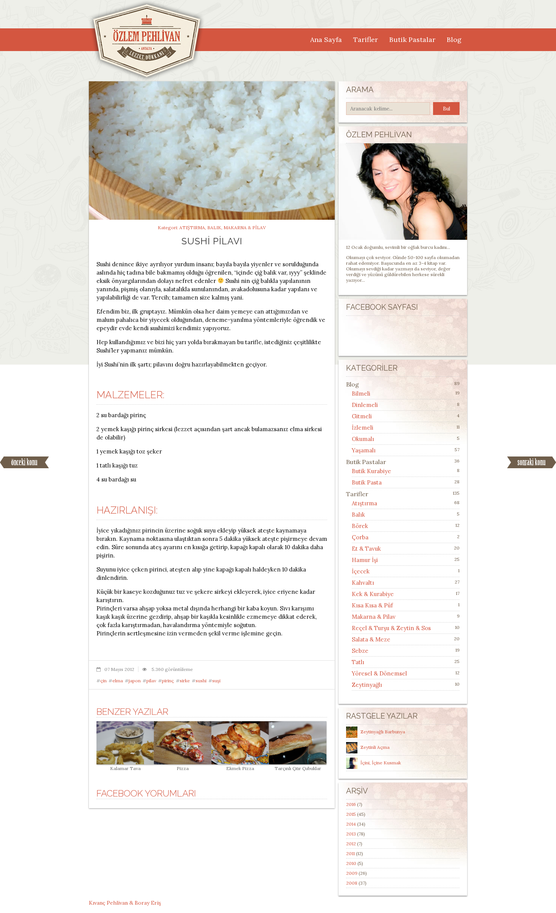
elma (117, 680)
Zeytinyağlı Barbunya (382, 731)
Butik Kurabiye (371, 471)
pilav (151, 680)
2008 (351, 883)
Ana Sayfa (326, 39)
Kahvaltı (363, 582)
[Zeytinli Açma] (352, 747)
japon (135, 680)
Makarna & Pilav (245, 227)
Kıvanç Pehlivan (108, 902)
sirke (185, 680)
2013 (351, 834)
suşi (216, 680)
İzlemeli (362, 427)
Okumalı (363, 439)
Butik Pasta (367, 482)
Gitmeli (362, 416)
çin (103, 680)
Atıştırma (192, 227)
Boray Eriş (148, 902)
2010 (351, 863)
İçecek (361, 571)
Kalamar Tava (125, 768)
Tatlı (358, 662)
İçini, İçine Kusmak (380, 762)
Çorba (360, 537)
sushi (201, 680)
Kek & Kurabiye (373, 594)
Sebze (360, 650)
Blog (454, 39)
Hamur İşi (365, 560)
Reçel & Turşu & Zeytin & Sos (391, 628)
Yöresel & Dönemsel (379, 673)
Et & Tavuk (366, 548)
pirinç (168, 680)
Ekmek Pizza (240, 768)
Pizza (183, 768)
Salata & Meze (371, 639)
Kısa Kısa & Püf (372, 605)
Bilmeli (361, 393)
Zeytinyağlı (367, 684)
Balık (214, 227)
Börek (360, 525)
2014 (351, 824)
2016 (351, 804)
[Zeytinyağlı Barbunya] (352, 731)
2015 (351, 814)
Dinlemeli (365, 404)
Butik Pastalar (412, 39)
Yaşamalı (364, 450)
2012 (351, 843)
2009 (351, 873)
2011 (350, 853)
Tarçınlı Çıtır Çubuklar (298, 768)
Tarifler (365, 39)
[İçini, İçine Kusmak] (352, 762)
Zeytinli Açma (375, 747)
